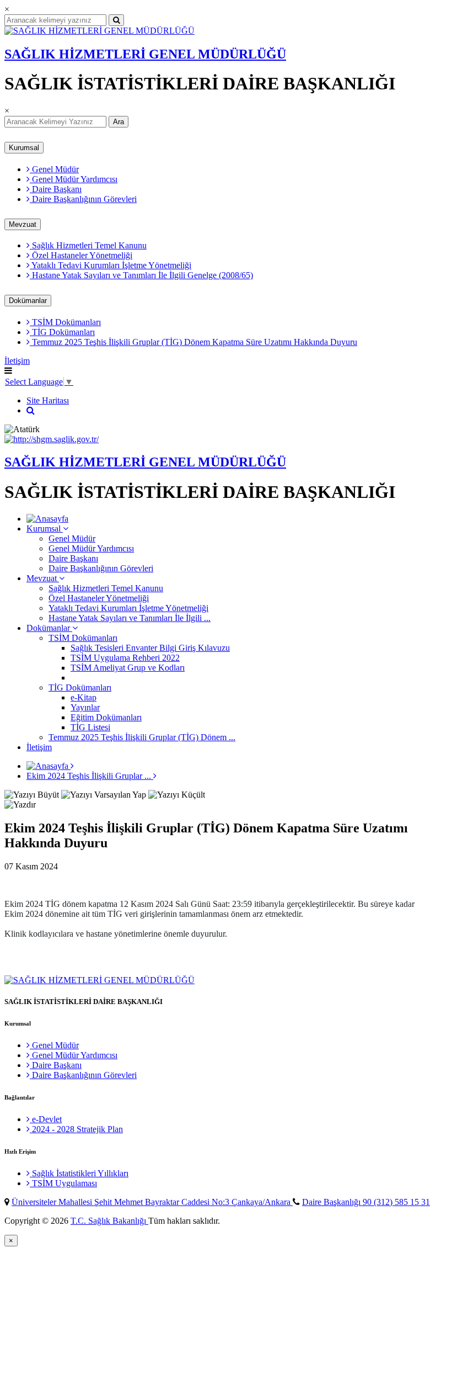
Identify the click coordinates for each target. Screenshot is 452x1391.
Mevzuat (22, 224)
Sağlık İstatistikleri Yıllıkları (79, 1173)
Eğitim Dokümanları (106, 717)
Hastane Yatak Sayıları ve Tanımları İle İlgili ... (130, 618)
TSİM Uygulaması (63, 1183)
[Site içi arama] (30, 410)
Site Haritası (47, 400)
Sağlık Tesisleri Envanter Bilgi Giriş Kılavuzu (150, 647)
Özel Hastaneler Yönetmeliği (81, 255)
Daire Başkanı (56, 189)
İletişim (17, 360)
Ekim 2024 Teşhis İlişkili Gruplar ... (89, 776)
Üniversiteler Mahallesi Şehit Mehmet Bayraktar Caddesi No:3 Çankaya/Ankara (152, 1202)
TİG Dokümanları (62, 332)
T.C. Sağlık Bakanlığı (109, 1220)
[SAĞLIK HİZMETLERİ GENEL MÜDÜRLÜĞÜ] (99, 30)
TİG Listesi (90, 727)
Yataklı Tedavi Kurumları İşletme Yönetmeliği (110, 265)
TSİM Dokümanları (65, 322)
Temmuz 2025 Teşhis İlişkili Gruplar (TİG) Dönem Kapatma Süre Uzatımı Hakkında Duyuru (193, 342)
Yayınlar (85, 707)
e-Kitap (83, 697)
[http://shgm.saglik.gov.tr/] (51, 439)
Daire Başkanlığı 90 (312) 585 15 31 (366, 1202)
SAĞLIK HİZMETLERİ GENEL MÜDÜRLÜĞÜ (145, 54)
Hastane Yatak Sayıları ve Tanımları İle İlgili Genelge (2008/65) (141, 275)
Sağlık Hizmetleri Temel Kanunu (88, 245)
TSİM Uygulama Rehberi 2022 (125, 657)
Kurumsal (24, 148)
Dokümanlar (28, 300)
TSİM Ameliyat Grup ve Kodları (128, 667)
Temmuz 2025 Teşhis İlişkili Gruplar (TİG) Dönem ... (142, 737)
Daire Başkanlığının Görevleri (83, 199)
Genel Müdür (54, 169)
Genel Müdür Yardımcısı (73, 179)
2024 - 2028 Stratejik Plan (76, 1129)
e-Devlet (46, 1119)
